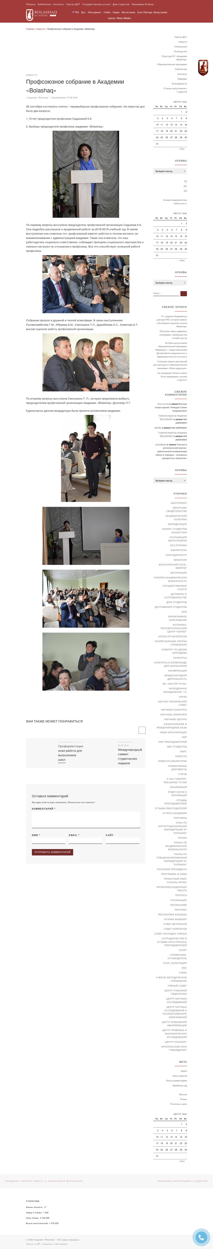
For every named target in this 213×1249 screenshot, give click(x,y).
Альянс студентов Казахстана (174, 530)
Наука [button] (116, 12)
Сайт (110, 835)
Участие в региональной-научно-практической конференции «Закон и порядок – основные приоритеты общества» (171, 451)
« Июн (182, 148)
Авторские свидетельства (176, 509)
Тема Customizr (61, 1244)
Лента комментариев (176, 1080)
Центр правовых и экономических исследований (174, 1033)
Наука (183, 696)
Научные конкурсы (174, 709)
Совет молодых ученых (170, 933)
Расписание (178, 904)
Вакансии (180, 559)
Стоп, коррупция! (175, 963)
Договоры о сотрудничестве (175, 595)
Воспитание (178, 572)
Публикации (178, 900)
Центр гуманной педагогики (175, 992)
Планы (182, 837)
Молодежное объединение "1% (175, 690)
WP (38, 1244)
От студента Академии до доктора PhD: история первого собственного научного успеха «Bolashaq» (171, 321)
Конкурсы (180, 657)
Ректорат (181, 909)
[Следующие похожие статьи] (142, 730)
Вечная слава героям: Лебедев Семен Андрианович (171, 407)
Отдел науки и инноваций (177, 793)
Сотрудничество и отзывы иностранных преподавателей (172, 942)
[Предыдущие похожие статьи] (134, 730)
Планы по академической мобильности (176, 846)
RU (185, 186)
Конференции (177, 670)
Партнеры (180, 817)
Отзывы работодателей (171, 808)
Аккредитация (177, 524)
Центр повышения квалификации (174, 1023)
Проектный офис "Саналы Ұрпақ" (175, 880)
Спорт (183, 949)
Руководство (180, 51)
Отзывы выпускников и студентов (175, 90)
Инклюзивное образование (177, 618)
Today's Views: (34, 1213)
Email (74, 835)
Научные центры (175, 719)
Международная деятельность (175, 677)
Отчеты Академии (175, 813)
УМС (184, 967)
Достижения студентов (171, 606)
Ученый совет (177, 985)
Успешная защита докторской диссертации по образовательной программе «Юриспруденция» (170, 365)
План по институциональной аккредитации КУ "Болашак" (172, 827)
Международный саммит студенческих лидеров (130, 756)
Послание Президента (172, 869)
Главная (30, 28)
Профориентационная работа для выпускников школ (70, 753)
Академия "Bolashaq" (38, 98)
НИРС (183, 751)
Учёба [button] (106, 12)
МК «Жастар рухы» (175, 683)
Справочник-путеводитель (177, 956)
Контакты (182, 73)
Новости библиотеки (172, 760)
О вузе (182, 774)
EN (185, 190)
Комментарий (43, 809)
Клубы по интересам (173, 636)
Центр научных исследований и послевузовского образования (175, 1012)
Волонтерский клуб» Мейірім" (173, 566)
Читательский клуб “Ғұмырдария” (174, 1048)
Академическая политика (176, 517)
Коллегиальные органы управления (171, 643)
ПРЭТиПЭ (181, 895)
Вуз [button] (83, 12)
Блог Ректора (145, 12)
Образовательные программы (172, 64)
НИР (184, 737)
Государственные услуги (175, 587)
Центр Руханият (176, 1041)
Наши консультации (173, 732)
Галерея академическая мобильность (175, 201)
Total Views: (33, 1218)
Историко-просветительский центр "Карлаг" (174, 628)
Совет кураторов (175, 928)
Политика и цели (178, 1103)
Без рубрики (178, 545)
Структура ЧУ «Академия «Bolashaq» (174, 58)
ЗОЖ (184, 611)
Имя (36, 835)
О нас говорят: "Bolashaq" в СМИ (175, 780)
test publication (179, 427)
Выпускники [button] (160, 12)
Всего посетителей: (37, 1223)
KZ (185, 181)
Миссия (183, 1094)
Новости (41, 28)
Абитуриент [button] (94, 12)
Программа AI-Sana (174, 873)
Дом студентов (176, 602)
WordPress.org (180, 1085)
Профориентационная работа (171, 888)
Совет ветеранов (175, 924)
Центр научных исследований (176, 1000)
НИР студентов (177, 746)
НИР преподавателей (173, 741)
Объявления (180, 46)
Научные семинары (173, 714)
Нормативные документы (177, 767)
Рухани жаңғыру (175, 919)
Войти (184, 1070)
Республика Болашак (172, 914)
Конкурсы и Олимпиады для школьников (170, 664)
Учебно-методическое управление (171, 979)
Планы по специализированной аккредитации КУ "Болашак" (172, 859)
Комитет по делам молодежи (174, 651)
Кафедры (182, 78)
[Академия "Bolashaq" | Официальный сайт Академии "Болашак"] (41, 14)
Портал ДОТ (180, 36)
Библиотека (181, 69)
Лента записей (179, 1075)
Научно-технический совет (172, 703)
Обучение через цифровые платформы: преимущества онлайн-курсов (173, 334)
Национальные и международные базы (172, 725)
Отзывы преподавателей (175, 802)
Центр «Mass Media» (120, 18)
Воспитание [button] (128, 12)
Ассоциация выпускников (177, 539)
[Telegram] (203, 68)
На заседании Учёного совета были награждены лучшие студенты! (172, 376)
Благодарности (179, 83)
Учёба (183, 972)
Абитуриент (179, 502)
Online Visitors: (35, 1207)
